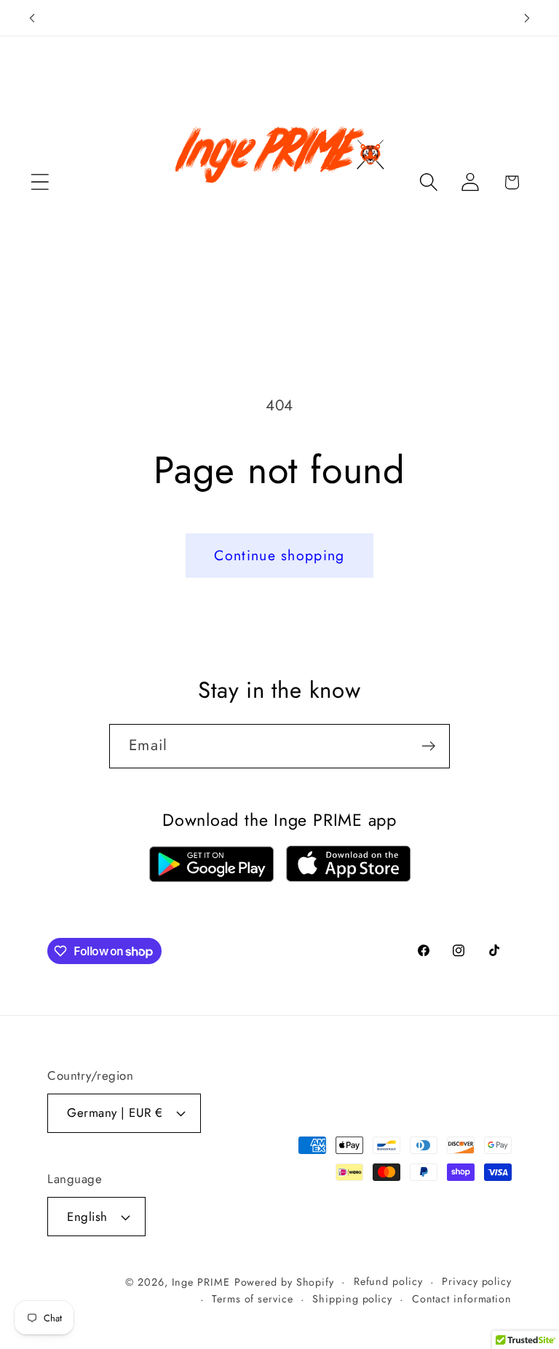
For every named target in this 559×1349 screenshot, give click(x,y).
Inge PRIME (201, 1282)
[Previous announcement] (32, 18)
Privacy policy (477, 1281)
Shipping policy (352, 1299)
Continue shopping (279, 555)
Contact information (462, 1299)
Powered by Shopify (284, 1282)
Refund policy (388, 1281)
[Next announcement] (527, 18)
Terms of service (252, 1299)
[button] (39, 182)
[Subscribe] (428, 746)
